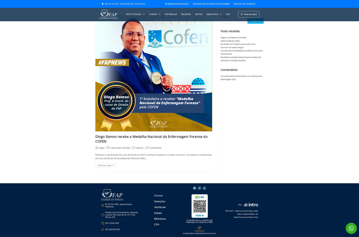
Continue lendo (107, 164)
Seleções (186, 14)
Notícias (139, 147)
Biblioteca (212, 14)
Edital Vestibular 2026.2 (230, 41)
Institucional (133, 14)
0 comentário (155, 147)
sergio (101, 147)
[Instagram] (199, 188)
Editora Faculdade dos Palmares (211, 4)
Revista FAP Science (244, 4)
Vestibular (171, 14)
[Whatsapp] (204, 188)
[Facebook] (195, 188)
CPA (228, 14)
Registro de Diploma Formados (234, 37)
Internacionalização (177, 4)
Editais (199, 14)
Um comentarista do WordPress (234, 76)
